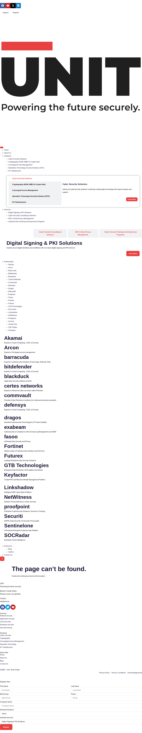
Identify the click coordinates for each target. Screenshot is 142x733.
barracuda (16, 357)
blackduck (16, 376)
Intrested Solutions (7, 710)
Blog (10, 549)
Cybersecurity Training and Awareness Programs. (26, 221)
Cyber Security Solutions (17, 159)
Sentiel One (12, 324)
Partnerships (9, 262)
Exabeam (11, 294)
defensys (15, 405)
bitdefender (18, 366)
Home (6, 150)
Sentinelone (18, 525)
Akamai (11, 264)
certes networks (23, 386)
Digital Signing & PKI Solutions (19, 212)
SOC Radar (12, 327)
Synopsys (12, 330)
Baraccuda (12, 270)
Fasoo (10, 297)
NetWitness (12, 315)
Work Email (4, 694)
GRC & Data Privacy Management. (21, 218)
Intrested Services (6, 717)
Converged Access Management (20, 165)
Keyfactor (15, 475)
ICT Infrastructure (14, 171)
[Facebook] (2, 607)
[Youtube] (13, 607)
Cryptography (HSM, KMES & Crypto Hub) (24, 162)
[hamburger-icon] (1, 147)
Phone (73, 694)
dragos (12, 417)
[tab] (35, 178)
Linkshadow (12, 312)
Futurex (11, 303)
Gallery (11, 552)
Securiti (11, 321)
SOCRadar (17, 535)
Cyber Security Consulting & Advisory (22, 215)
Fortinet (11, 300)
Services (7, 209)
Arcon (10, 267)
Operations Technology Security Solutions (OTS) (26, 168)
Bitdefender (12, 273)
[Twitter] (7, 607)
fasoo (11, 436)
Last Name (75, 686)
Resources (8, 546)
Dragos (11, 288)
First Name (4, 686)
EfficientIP (12, 291)
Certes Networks (14, 279)
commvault (17, 395)
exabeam (15, 427)
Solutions (7, 156)
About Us (7, 153)
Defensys (11, 285)
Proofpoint (12, 318)
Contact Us (8, 555)
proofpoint (17, 506)
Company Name (6, 702)
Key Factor (12, 309)
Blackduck (12, 276)
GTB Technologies (15, 306)
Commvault (12, 282)
